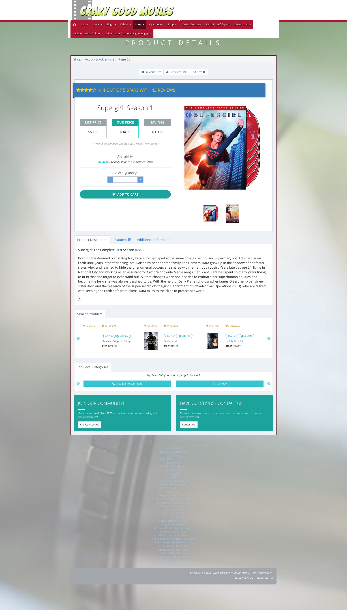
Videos (124, 24)
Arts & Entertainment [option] (128, 383)
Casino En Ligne (191, 24)
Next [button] (269, 338)
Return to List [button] (177, 72)
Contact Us (188, 424)
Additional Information (154, 239)
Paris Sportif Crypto (217, 24)
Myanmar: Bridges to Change (116, 341)
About (84, 24)
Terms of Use (265, 578)
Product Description (92, 239)
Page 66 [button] (124, 59)
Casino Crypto (242, 24)
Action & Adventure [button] (99, 59)
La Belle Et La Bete (235, 341)
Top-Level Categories (92, 367)
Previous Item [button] (152, 72)
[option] (112, 338)
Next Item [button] (196, 72)
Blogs (110, 24)
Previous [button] (78, 338)
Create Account (89, 424)
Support (172, 24)
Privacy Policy (244, 578)
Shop (138, 24)
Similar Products (89, 314)
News (96, 24)
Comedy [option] (221, 383)
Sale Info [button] (124, 335)
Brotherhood (170, 341)
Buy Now (109, 335)
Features (122, 239)
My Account (156, 24)
